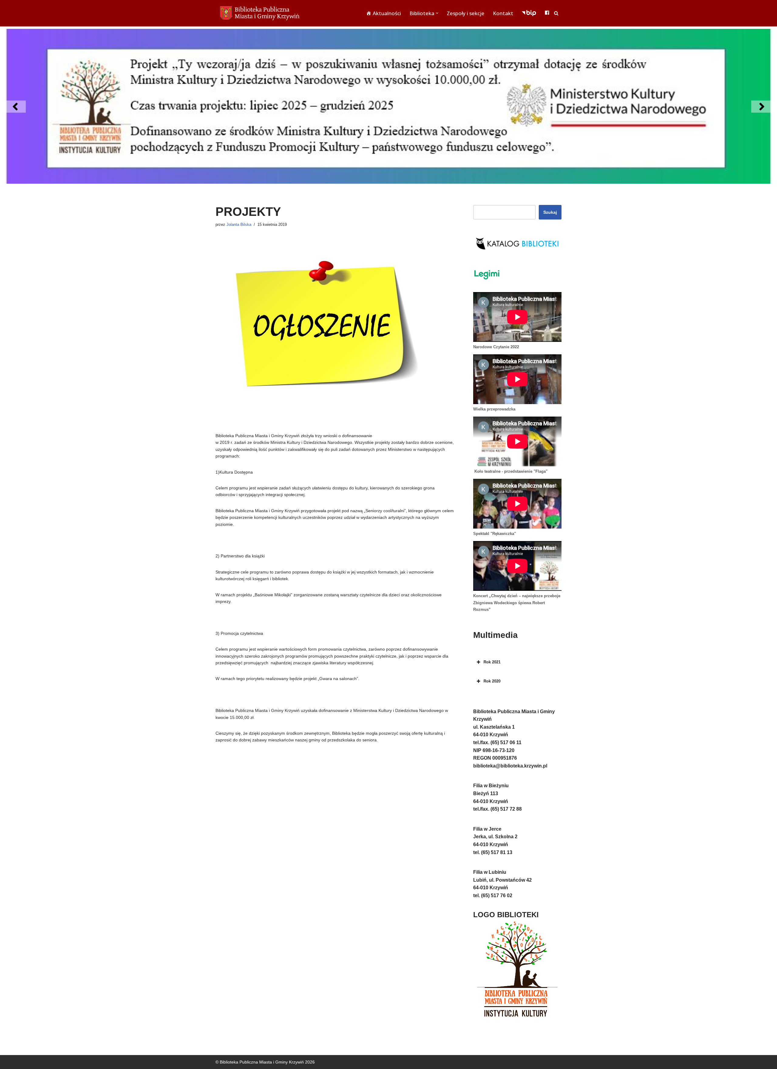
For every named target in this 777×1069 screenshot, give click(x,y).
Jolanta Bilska (238, 225)
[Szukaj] (556, 13)
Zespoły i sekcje (465, 13)
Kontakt (503, 13)
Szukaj (550, 212)
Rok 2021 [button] (492, 662)
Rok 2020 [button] (492, 681)
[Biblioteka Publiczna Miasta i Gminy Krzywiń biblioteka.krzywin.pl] (261, 13)
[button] (437, 13)
